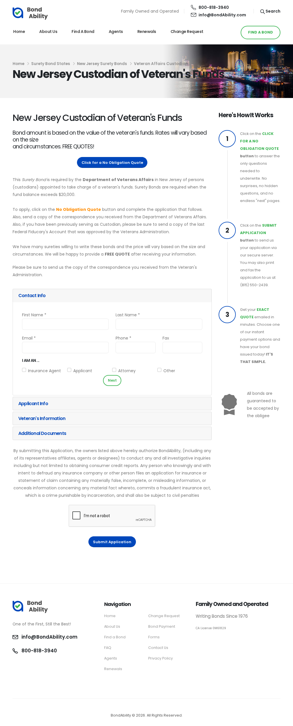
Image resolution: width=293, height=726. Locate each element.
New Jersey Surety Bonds (102, 63)
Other (169, 371)
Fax (166, 338)
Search (272, 11)
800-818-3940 (214, 7)
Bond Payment (161, 626)
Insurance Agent (44, 371)
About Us (48, 31)
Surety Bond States (50, 63)
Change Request (187, 31)
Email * (29, 338)
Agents (116, 31)
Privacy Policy (160, 658)
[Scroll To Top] (283, 719)
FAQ (107, 647)
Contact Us (158, 647)
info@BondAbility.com (222, 15)
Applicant (82, 371)
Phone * (123, 338)
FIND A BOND (260, 32)
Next (112, 380)
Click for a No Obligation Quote (112, 162)
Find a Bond (83, 31)
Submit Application (112, 541)
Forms (154, 637)
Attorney (127, 371)
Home (19, 31)
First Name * (34, 315)
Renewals (146, 31)
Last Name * (128, 315)
